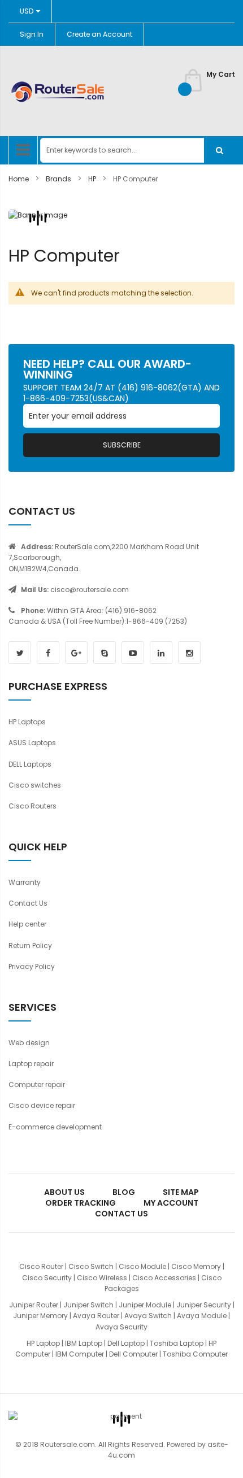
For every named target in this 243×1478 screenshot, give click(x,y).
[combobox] (137, 150)
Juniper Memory (40, 1315)
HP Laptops (27, 722)
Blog (123, 1192)
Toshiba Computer (195, 1354)
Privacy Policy (31, 966)
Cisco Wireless (102, 1278)
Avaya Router (96, 1315)
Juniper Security (203, 1305)
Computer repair (36, 1084)
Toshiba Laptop (176, 1343)
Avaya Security (121, 1327)
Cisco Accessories (164, 1278)
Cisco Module (142, 1266)
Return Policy (30, 945)
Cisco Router (41, 1266)
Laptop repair (31, 1063)
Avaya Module (202, 1315)
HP (93, 179)
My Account (171, 1203)
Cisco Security (47, 1278)
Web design (29, 1042)
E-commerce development (55, 1127)
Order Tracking (80, 1203)
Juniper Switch (88, 1305)
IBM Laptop (83, 1343)
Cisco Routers (32, 806)
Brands (59, 179)
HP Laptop (43, 1343)
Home (19, 179)
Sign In (32, 34)
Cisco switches (34, 785)
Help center (27, 924)
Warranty (24, 882)
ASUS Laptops (32, 742)
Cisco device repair (41, 1105)
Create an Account (99, 34)
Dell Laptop (126, 1343)
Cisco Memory (196, 1266)
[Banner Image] (37, 218)
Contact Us (27, 903)
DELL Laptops (29, 764)
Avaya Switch (148, 1315)
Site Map (181, 1192)
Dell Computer (133, 1354)
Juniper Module (145, 1305)
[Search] (219, 150)
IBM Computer (79, 1354)
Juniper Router (33, 1305)
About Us (64, 1192)
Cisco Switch (91, 1266)
